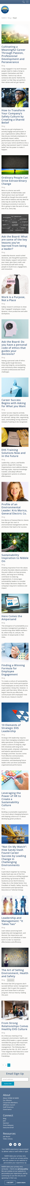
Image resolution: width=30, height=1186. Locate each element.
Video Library (8, 1139)
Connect (8, 1115)
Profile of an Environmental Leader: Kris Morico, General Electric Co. (14, 509)
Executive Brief (8, 1127)
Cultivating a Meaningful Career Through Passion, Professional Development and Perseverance (13, 54)
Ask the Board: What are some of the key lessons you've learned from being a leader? (15, 243)
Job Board (6, 1137)
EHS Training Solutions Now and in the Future (14, 453)
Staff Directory (8, 1107)
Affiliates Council (9, 1105)
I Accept (10, 1182)
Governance (7, 1109)
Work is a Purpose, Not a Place (13, 298)
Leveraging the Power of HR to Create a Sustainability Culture (11, 799)
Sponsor (6, 1123)
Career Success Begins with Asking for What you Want (14, 403)
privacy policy (23, 1158)
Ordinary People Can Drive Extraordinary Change (15, 180)
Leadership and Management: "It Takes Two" (12, 921)
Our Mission (7, 1100)
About (6, 1095)
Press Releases (8, 1125)
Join (4, 1121)
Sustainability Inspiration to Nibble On (15, 558)
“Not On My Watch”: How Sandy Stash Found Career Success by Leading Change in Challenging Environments (14, 856)
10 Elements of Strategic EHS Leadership (11, 728)
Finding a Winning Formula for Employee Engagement (13, 669)
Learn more (21, 1182)
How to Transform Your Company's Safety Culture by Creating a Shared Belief (13, 116)
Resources (9, 1133)
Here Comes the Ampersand (12, 617)
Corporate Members (10, 1103)
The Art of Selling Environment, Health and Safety (15, 973)
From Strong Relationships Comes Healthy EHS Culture (15, 1026)
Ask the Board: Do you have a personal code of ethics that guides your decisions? (14, 348)
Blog (10, 18)
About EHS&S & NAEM (11, 1098)
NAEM (4, 18)
